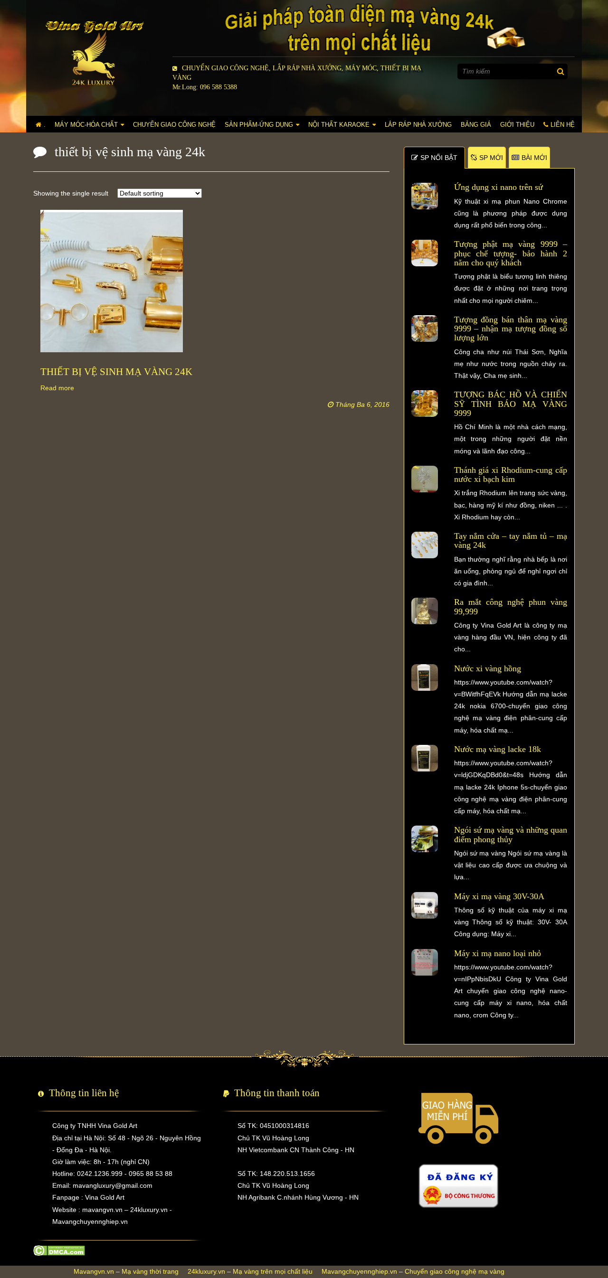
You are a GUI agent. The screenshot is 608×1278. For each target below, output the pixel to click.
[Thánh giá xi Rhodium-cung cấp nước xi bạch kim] (424, 478)
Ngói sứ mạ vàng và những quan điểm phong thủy (511, 834)
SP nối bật (438, 157)
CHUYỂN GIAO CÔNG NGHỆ (174, 124)
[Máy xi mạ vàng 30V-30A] (424, 904)
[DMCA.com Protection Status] (59, 1250)
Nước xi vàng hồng (487, 668)
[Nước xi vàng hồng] (424, 676)
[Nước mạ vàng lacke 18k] (424, 757)
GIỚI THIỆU (517, 124)
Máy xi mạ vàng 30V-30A (499, 896)
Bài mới (534, 157)
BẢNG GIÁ (476, 124)
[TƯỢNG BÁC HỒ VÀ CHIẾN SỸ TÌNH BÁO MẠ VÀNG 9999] (424, 403)
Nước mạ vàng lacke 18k (497, 749)
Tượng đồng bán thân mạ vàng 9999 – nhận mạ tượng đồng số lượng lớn (511, 329)
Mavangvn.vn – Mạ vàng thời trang (126, 1271)
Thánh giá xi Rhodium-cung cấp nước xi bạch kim (511, 474)
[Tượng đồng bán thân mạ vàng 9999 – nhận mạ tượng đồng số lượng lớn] (424, 328)
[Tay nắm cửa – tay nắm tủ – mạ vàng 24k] (424, 544)
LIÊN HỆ (563, 124)
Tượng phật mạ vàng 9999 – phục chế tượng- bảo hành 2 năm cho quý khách (511, 253)
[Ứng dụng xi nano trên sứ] (424, 195)
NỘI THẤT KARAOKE (339, 124)
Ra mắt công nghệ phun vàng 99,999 (511, 606)
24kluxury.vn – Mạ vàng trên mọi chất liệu (250, 1271)
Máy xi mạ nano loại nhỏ (497, 953)
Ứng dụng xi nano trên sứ (498, 187)
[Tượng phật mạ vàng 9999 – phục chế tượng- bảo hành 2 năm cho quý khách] (424, 252)
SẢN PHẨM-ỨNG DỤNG (259, 124)
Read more (57, 388)
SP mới (491, 157)
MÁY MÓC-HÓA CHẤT (86, 124)
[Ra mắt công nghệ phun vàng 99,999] (424, 610)
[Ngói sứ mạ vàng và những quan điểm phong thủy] (424, 838)
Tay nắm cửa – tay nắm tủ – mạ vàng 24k (511, 540)
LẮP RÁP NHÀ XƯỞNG (418, 124)
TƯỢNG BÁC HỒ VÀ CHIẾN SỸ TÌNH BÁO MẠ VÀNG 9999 (511, 404)
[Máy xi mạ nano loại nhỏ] (424, 961)
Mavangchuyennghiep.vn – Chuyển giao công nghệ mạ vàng (413, 1271)
